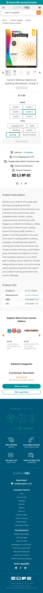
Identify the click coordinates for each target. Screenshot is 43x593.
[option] (8, 73)
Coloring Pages (21, 537)
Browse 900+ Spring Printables (23, 2)
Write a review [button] (21, 386)
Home (4, 20)
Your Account (21, 497)
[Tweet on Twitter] (25, 183)
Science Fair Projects (21, 555)
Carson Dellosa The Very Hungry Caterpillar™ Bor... (31, 346)
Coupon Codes (21, 515)
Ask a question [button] (21, 392)
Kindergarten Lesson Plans (21, 544)
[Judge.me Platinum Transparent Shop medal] (21, 418)
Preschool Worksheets (21, 551)
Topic (22, 121)
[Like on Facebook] (21, 183)
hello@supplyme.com (23, 484)
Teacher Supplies (16, 20)
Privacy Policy (28, 583)
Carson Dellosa (31, 295)
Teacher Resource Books (11, 23)
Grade (22, 102)
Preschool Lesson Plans (21, 548)
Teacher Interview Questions (21, 558)
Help (21, 493)
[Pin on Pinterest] (17, 183)
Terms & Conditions (16, 583)
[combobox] (19, 12)
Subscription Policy (21, 525)
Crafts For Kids (21, 541)
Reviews (21, 504)
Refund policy (21, 522)
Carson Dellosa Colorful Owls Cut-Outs (13, 346)
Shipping (21, 501)
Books (28, 20)
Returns (21, 508)
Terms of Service (21, 518)
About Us (21, 511)
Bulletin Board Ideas (21, 534)
